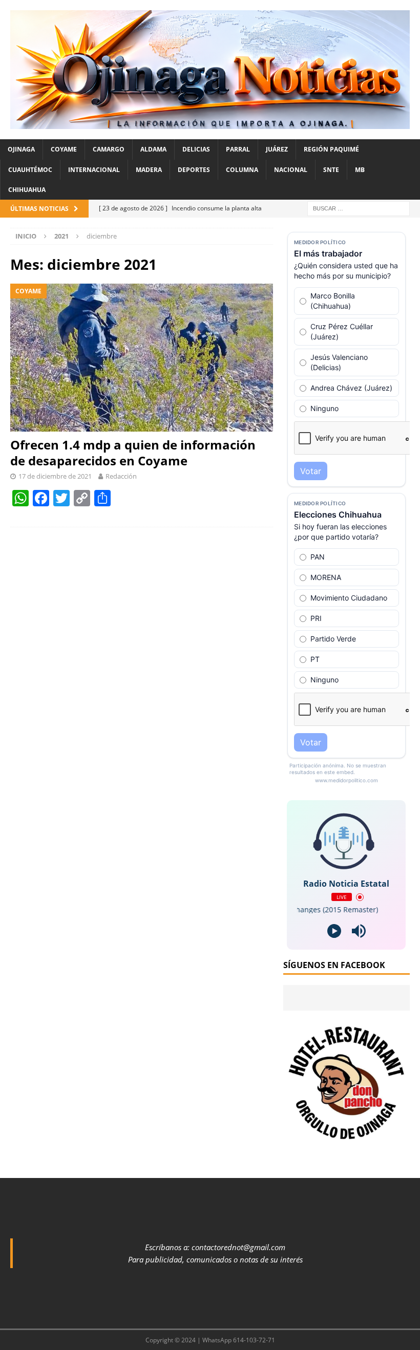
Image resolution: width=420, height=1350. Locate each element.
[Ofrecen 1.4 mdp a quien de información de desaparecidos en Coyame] (141, 358)
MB (360, 169)
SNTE (331, 169)
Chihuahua (27, 189)
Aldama (153, 149)
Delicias (196, 149)
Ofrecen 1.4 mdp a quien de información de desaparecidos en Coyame (133, 452)
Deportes (194, 169)
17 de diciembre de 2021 (55, 476)
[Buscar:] (358, 207)
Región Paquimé (331, 149)
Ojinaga (21, 149)
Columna (242, 169)
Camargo (108, 149)
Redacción (121, 476)
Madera (149, 169)
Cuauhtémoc (30, 169)
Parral (238, 149)
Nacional (290, 169)
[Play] (334, 931)
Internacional (94, 169)
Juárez (277, 149)
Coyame (64, 149)
